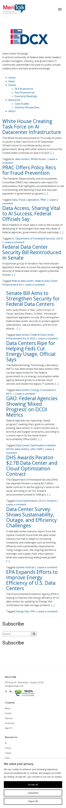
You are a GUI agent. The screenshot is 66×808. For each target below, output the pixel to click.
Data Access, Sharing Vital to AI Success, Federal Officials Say (31, 213)
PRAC (43, 199)
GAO (32, 449)
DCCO (42, 500)
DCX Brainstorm (24, 88)
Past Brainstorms (25, 92)
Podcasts (9, 723)
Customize (33, 792)
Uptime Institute (25, 567)
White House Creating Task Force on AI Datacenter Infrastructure (31, 126)
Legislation (32, 199)
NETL (9, 393)
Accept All (33, 784)
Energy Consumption (43, 390)
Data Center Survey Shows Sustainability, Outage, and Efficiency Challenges (31, 517)
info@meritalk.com (14, 686)
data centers (22, 159)
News (11, 81)
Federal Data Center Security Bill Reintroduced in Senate (31, 252)
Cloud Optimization (27, 500)
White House (38, 159)
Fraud (22, 199)
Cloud (8, 748)
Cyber (8, 753)
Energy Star (22, 611)
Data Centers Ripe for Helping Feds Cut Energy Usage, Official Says (30, 351)
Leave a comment (14, 242)
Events (12, 85)
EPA (32, 611)
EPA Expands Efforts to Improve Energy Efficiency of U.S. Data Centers (32, 580)
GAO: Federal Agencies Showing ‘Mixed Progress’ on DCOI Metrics (31, 406)
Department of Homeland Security (35, 238)
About (12, 111)
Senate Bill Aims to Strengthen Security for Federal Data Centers (33, 298)
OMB (40, 449)
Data (14, 199)
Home (11, 77)
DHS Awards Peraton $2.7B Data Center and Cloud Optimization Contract (31, 465)
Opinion (9, 718)
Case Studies (22, 103)
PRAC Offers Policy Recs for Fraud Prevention (29, 170)
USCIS (59, 238)
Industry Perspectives (27, 107)
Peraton (51, 500)
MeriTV (8, 728)
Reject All (33, 801)
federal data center (23, 281)
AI (13, 159)
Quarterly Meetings (26, 96)
